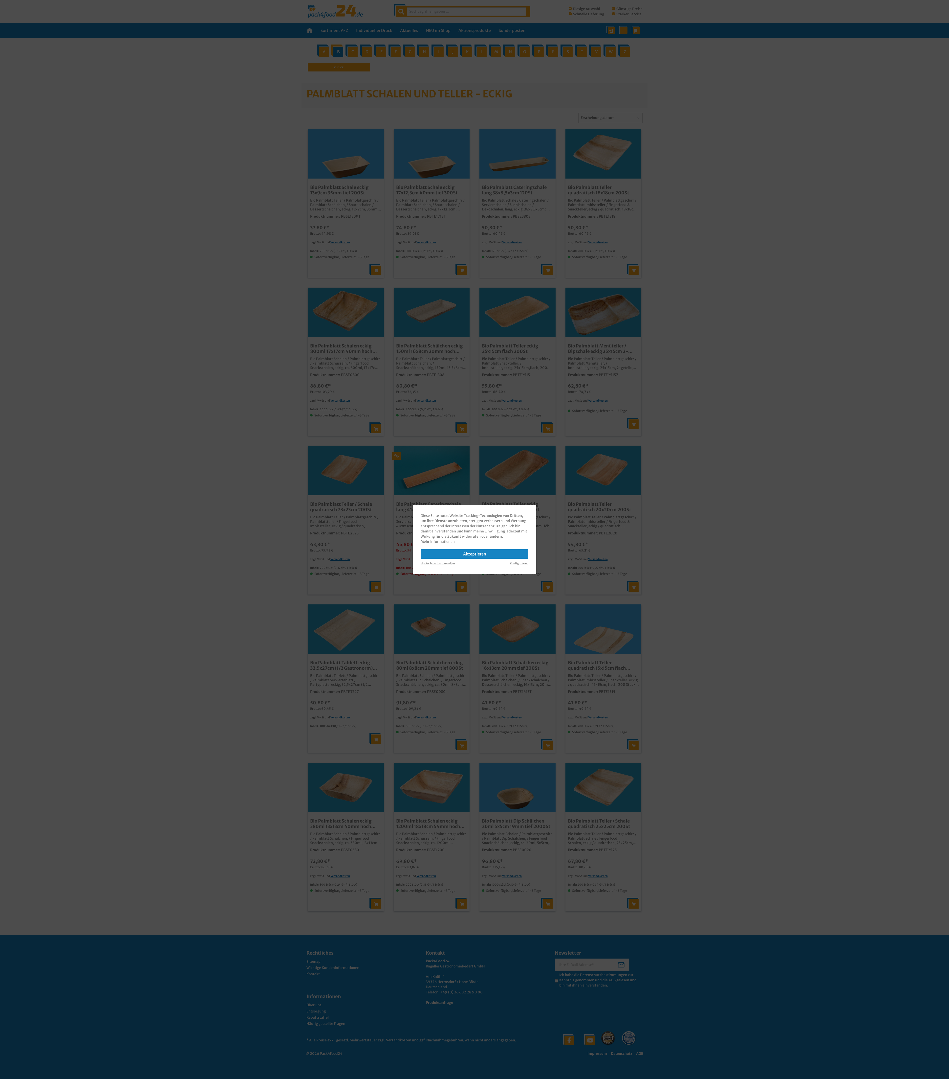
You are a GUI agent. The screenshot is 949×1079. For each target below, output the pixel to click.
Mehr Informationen (438, 541)
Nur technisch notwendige (438, 563)
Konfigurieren (519, 563)
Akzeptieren (474, 553)
